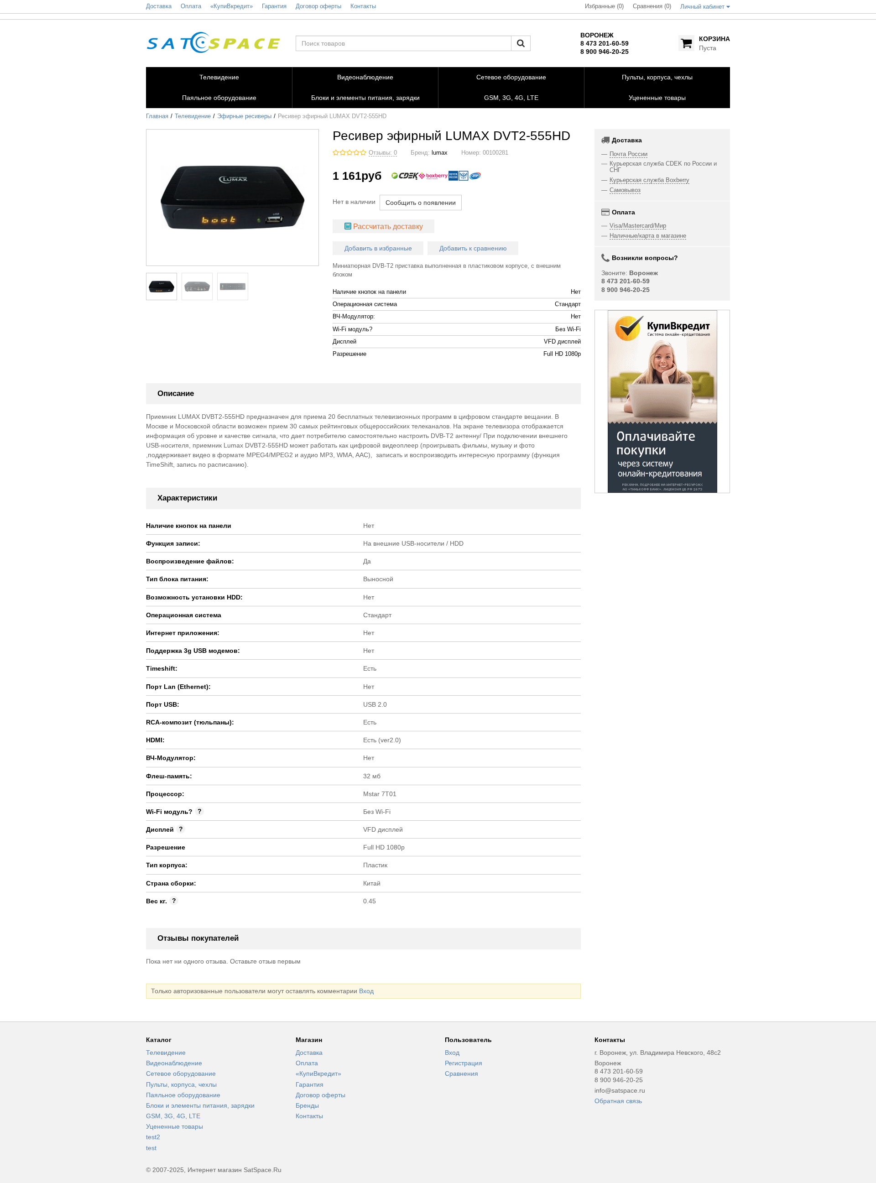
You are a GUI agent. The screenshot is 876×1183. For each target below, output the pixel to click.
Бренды (307, 1105)
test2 (153, 1137)
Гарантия (309, 1084)
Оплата (307, 1063)
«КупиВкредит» (318, 1073)
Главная (157, 116)
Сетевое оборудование (181, 1073)
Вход (366, 991)
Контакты (309, 1116)
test (151, 1148)
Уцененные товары (174, 1126)
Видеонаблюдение (174, 1063)
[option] (662, 401)
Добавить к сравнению (473, 248)
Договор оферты (320, 1095)
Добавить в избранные (378, 248)
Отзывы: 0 (383, 153)
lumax (440, 153)
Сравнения (461, 1073)
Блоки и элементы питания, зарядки (200, 1105)
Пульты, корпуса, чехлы (181, 1084)
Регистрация (463, 1063)
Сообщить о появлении (421, 202)
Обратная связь (618, 1101)
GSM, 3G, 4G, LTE (173, 1116)
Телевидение (193, 116)
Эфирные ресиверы (244, 116)
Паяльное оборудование (183, 1095)
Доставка (309, 1052)
